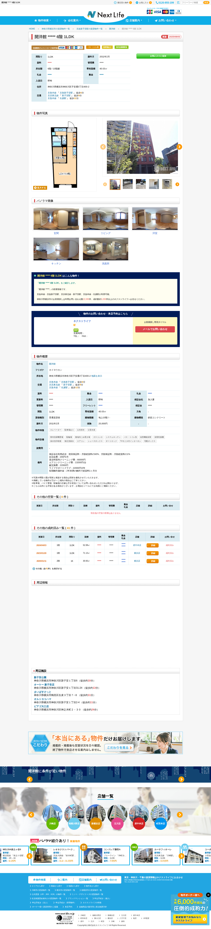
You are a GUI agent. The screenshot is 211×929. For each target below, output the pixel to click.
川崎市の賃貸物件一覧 (41, 890)
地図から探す (74, 886)
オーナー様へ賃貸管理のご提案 (45, 907)
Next (181, 779)
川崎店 (83, 915)
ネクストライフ (82, 321)
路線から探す (56, 886)
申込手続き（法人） (40, 903)
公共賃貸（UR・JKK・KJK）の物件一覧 (48, 894)
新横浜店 (111, 915)
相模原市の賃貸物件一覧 (91, 890)
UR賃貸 (146, 918)
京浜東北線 (53, 95)
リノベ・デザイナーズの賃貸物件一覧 (87, 894)
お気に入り (145, 3)
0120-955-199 (166, 2)
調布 (123, 921)
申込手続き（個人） (102, 898)
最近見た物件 (124, 3)
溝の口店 (97, 918)
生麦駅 (63, 98)
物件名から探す (92, 886)
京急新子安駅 (66, 92)
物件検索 (41, 879)
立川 (92, 921)
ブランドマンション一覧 (78, 898)
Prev (30, 779)
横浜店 (137, 553)
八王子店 (123, 918)
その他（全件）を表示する (48, 568)
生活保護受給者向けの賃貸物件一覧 (46, 898)
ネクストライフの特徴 (91, 903)
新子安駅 (66, 95)
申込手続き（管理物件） (65, 903)
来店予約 (68, 907)
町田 (102, 921)
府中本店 (137, 545)
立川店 (123, 915)
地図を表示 (96, 376)
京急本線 (52, 92)
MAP (76, 330)
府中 (82, 921)
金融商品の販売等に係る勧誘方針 (93, 907)
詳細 (153, 545)
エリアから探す (38, 886)
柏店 (135, 918)
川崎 (112, 921)
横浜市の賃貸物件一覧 (66, 890)
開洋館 (52, 364)
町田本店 (83, 918)
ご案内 (63, 879)
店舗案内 (87, 879)
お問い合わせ (109, 879)
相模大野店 (96, 915)
